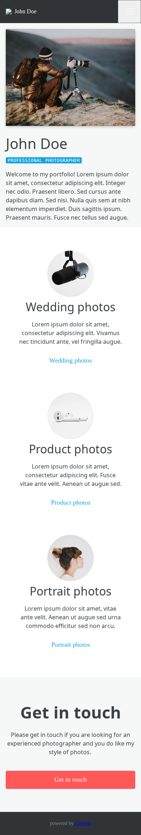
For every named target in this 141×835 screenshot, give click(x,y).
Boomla (83, 823)
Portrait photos (70, 644)
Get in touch (70, 779)
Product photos (70, 502)
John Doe (25, 11)
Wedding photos (70, 360)
